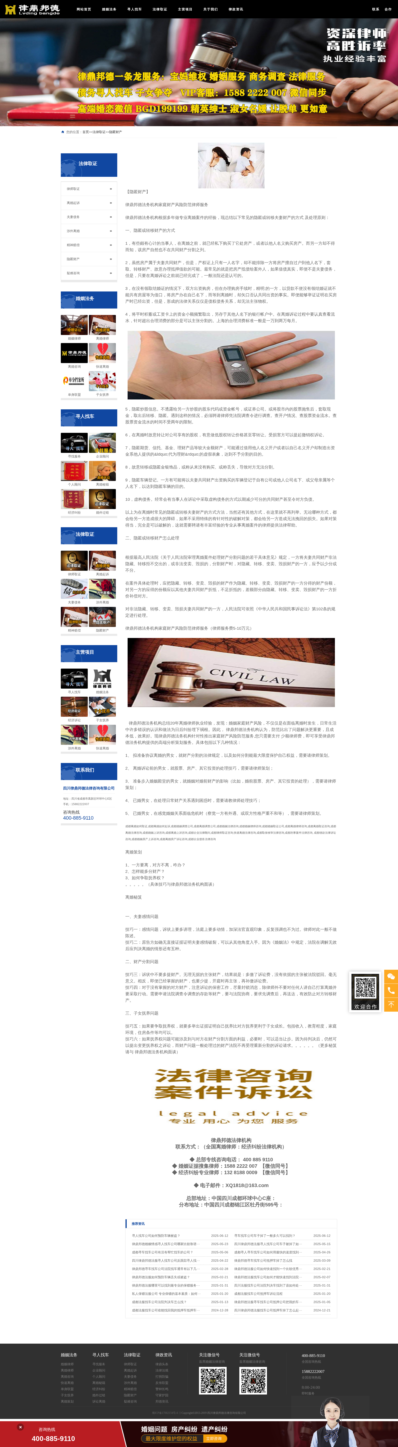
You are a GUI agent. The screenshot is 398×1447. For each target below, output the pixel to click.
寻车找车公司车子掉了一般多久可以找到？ (265, 1235)
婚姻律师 (67, 1364)
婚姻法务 (109, 9)
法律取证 (160, 9)
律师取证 (73, 189)
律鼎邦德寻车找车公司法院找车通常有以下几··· (166, 1269)
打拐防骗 (161, 1376)
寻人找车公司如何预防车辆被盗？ (156, 1235)
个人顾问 (98, 1376)
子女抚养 (67, 1395)
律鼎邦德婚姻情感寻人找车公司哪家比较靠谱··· (166, 1244)
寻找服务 (98, 1364)
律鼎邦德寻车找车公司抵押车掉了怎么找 (263, 1260)
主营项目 (185, 9)
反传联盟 (161, 1383)
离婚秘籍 (98, 1383)
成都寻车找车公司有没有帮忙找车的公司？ (162, 1252)
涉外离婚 (73, 231)
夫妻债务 (73, 217)
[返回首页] (31, 9)
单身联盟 (67, 1389)
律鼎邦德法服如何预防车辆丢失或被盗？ (161, 1277)
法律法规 (161, 1370)
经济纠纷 (98, 1389)
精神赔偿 (73, 245)
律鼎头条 (161, 1364)
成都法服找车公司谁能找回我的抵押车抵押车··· (166, 1310)
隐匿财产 (115, 132)
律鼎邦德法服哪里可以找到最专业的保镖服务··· (166, 1285)
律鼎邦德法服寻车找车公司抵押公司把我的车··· (268, 1302)
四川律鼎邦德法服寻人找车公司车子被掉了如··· (268, 1244)
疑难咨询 (73, 273)
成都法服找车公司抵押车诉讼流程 (258, 1294)
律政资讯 (236, 9)
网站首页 (84, 9)
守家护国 (161, 1395)
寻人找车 (134, 9)
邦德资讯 (161, 1401)
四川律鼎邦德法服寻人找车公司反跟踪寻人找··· (166, 1260)
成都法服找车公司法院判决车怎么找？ (159, 1302)
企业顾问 (98, 1370)
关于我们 (210, 9)
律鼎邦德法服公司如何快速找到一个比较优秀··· (268, 1269)
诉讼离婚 (98, 1401)
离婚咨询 (67, 1376)
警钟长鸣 (161, 1389)
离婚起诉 (73, 203)
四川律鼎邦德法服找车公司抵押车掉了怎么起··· (268, 1310)
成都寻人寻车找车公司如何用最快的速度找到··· (268, 1252)
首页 (85, 132)
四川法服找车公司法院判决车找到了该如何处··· (268, 1285)
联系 (376, 9)
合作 (388, 9)
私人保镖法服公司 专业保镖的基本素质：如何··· (166, 1294)
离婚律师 (67, 1370)
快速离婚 (67, 1383)
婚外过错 (98, 1395)
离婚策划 (67, 1401)
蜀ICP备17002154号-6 (165, 1413)
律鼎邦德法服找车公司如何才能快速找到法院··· (268, 1277)
